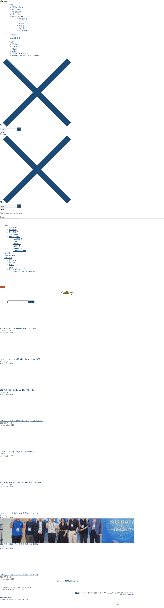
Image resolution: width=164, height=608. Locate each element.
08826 (77, 593)
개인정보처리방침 (5, 598)
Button (2, 287)
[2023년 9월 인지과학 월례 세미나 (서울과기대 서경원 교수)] (67, 469)
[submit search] (19, 129)
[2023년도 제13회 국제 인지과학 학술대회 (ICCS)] (67, 500)
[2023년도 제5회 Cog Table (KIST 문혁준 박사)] (67, 376)
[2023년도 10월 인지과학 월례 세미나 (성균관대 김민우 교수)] (67, 407)
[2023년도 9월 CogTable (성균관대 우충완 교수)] (67, 438)
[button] (2, 333)
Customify (25, 599)
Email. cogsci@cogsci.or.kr (126, 594)
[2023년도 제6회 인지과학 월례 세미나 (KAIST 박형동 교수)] (67, 346)
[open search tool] (35, 126)
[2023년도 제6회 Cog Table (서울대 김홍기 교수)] (67, 315)
